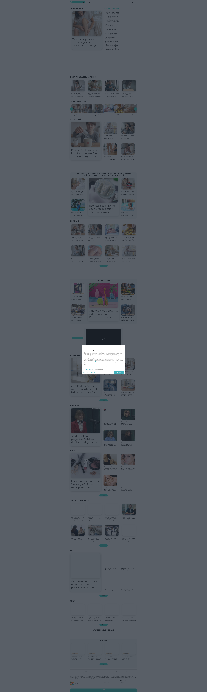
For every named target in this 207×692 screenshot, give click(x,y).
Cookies (90, 369)
